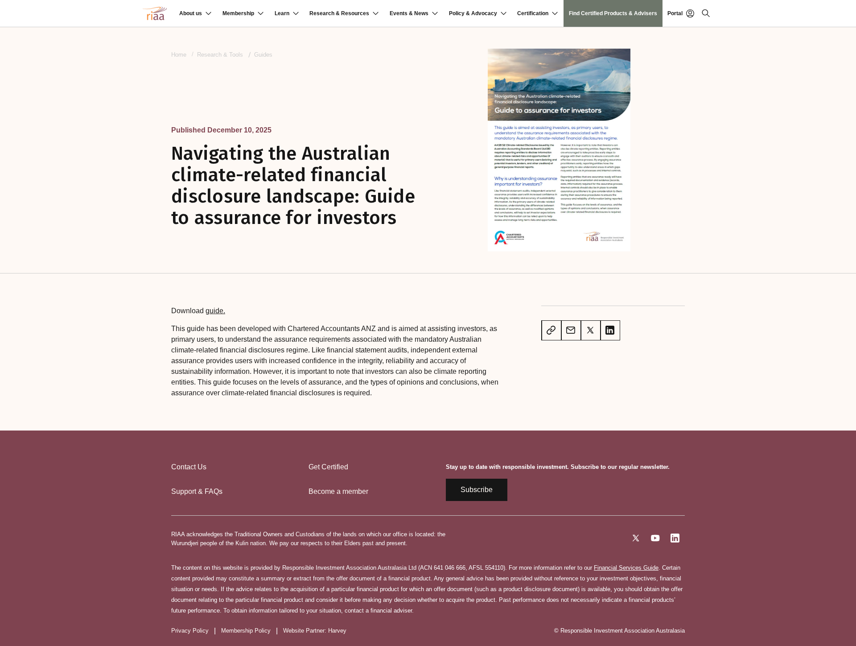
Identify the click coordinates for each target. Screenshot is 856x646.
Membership (238, 13)
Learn (282, 13)
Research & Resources (339, 13)
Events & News (409, 13)
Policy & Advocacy (473, 13)
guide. (215, 311)
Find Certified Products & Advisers (613, 13)
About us (190, 13)
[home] (155, 13)
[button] (195, 13)
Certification (532, 13)
